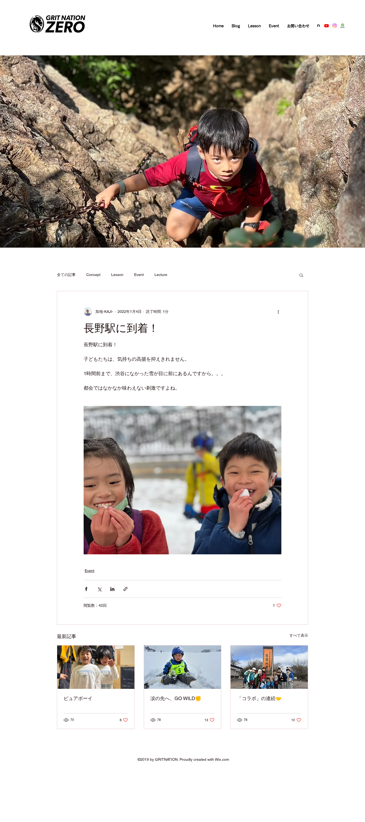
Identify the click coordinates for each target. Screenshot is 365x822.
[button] (301, 275)
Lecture (160, 274)
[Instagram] (334, 25)
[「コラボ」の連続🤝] (269, 667)
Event (139, 274)
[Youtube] (326, 25)
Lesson (117, 274)
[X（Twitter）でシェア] (99, 588)
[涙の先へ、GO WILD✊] (182, 667)
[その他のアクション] (278, 311)
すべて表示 (298, 635)
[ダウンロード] (318, 25)
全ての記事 (66, 274)
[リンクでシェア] (125, 588)
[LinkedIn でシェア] (112, 588)
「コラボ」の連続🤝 (259, 698)
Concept (93, 274)
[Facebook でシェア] (86, 588)
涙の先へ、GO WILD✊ (175, 698)
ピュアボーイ (78, 698)
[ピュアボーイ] (95, 667)
